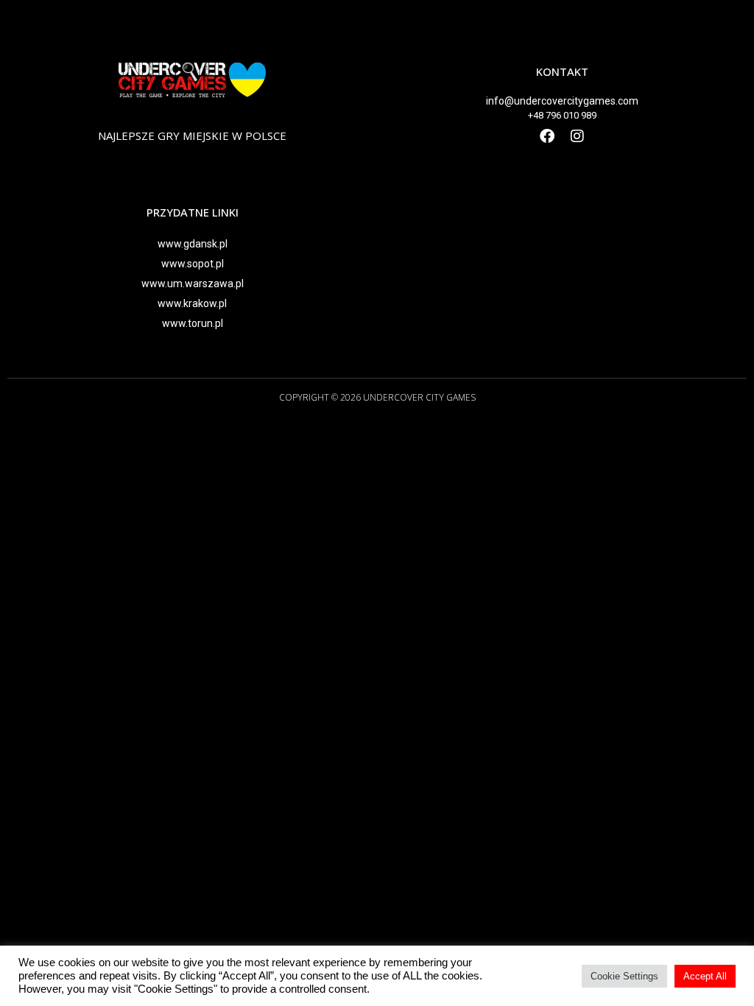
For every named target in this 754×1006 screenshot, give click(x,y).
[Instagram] (577, 136)
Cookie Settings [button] (624, 976)
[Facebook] (547, 136)
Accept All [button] (705, 976)
